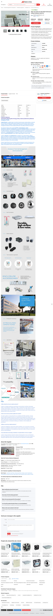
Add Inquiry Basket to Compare (15, 34)
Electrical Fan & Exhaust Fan (11, 595)
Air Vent (19, 595)
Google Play (10, 610)
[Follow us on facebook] (43, 610)
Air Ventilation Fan (5, 605)
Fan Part (22, 602)
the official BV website (25, 443)
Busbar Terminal (30, 474)
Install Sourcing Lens (26, 610)
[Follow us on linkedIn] (51, 610)
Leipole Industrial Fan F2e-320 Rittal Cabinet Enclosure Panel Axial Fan (26, 554)
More (2, 586)
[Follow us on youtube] (48, 610)
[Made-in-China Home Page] (26, 2)
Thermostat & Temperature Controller (7, 582)
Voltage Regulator (42, 582)
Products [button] (10, 4)
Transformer (16, 584)
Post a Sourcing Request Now (12, 535)
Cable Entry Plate (10, 474)
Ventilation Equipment (20, 7)
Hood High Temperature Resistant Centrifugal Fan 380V (47, 570)
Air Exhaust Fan (45, 602)
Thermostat (17, 472)
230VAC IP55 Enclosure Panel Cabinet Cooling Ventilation (25, 570)
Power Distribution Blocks (22, 474)
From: (6, 519)
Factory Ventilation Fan (35, 7)
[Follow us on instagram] (46, 610)
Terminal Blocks (4, 474)
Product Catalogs (16, 578)
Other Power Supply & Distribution (31, 582)
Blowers (3, 595)
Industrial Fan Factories (5, 602)
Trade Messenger (17, 610)
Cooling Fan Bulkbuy (26, 605)
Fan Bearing (12, 605)
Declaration (37, 613)
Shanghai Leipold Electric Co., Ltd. (38, 14)
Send (9, 533)
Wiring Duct (41, 584)
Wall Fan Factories (29, 602)
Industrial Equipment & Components (10, 7)
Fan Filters (12, 472)
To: (6, 522)
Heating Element (42, 580)
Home (2, 7)
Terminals (15, 580)
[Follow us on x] (45, 610)
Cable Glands (15, 474)
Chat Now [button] (48, 23)
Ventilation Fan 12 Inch (37, 595)
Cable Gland (28, 584)
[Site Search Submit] (38, 5)
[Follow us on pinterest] (49, 610)
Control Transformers (28, 472)
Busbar (2, 584)
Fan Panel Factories (37, 602)
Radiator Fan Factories (15, 602)
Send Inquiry (36, 23)
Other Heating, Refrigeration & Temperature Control (20, 582)
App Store (4, 610)
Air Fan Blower (18, 605)
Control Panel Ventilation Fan (6, 597)
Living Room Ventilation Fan (27, 595)
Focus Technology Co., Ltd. (19, 613)
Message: (5, 525)
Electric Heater (21, 472)
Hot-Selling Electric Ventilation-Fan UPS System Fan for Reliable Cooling (5, 570)
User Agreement (32, 613)
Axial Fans (8, 472)
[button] (1, 1)
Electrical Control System (30, 580)
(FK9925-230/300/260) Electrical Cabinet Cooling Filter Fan (15, 570)
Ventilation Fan (27, 7)
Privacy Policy (42, 613)
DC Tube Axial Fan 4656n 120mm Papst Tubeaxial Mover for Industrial (36, 554)
